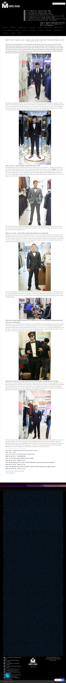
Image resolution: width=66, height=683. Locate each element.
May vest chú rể (56, 556)
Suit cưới (24, 554)
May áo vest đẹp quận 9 (19, 590)
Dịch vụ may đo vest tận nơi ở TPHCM (42, 533)
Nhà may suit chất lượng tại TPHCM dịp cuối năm (11, 555)
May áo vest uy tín (8, 591)
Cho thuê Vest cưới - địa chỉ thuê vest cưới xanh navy (55, 642)
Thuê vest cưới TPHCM (43, 606)
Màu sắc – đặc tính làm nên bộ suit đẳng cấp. (24, 633)
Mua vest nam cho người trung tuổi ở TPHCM (30, 593)
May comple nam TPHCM (59, 602)
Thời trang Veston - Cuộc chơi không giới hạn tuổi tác (18, 615)
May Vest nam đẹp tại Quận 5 (10, 627)
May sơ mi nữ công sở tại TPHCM (9, 636)
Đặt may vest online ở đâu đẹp (42, 536)
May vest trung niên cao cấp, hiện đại (38, 615)
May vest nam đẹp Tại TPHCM (57, 611)
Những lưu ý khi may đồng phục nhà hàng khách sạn (26, 502)
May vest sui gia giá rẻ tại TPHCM (54, 539)
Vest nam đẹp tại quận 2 (20, 596)
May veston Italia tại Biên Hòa (15, 600)
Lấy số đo (40, 30)
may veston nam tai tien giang (17, 653)
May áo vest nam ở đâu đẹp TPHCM (9, 593)
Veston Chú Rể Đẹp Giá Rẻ (51, 633)
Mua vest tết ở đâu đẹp (21, 537)
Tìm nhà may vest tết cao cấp (16, 553)
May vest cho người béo (29, 606)
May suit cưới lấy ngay (55, 558)
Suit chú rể (31, 554)
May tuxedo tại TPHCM (7, 579)
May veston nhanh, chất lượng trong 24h (19, 618)
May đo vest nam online (36, 536)
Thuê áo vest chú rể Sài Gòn (38, 589)
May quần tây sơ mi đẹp (24, 603)
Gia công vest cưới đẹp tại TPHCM (54, 612)
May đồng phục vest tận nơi (55, 534)
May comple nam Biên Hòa (36, 600)
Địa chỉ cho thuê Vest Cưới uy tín (47, 621)
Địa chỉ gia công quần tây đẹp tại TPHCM (26, 613)
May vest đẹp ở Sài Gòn (55, 603)
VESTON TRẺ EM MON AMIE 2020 (56, 508)
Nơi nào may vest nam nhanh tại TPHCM (46, 541)
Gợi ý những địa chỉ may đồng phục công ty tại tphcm (45, 507)
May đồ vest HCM (7, 607)
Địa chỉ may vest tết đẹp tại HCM (11, 538)
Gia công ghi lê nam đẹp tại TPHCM (54, 613)
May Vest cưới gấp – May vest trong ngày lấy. (37, 643)
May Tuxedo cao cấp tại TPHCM (57, 578)
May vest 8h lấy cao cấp (59, 548)
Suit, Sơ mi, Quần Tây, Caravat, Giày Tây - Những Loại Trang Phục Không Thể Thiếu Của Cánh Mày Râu (17, 646)
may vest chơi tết (46, 550)
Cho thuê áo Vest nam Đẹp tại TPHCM (56, 651)
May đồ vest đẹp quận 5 (56, 588)
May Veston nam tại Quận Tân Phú (46, 653)
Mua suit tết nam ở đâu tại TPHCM (38, 555)
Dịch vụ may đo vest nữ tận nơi (23, 533)
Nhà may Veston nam (21, 651)
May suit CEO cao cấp (53, 566)
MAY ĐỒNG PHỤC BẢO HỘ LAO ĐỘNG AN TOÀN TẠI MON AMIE (29, 512)
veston (11, 650)
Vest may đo (58, 607)
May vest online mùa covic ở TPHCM (55, 531)
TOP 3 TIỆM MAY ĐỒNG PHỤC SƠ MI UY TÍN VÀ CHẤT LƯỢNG (42, 516)
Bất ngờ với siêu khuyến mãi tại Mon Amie (21, 501)
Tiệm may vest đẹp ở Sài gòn (49, 603)
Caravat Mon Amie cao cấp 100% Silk (8, 495)
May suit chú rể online (17, 559)
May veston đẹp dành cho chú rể (35, 566)
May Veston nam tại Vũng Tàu (31, 653)
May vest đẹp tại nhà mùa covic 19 (29, 531)
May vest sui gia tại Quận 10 (16, 543)
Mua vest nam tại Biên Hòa (8, 602)
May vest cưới (24, 556)
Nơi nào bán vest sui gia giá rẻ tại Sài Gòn (54, 542)
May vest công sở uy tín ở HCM (51, 560)
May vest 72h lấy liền (43, 548)
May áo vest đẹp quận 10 (13, 590)
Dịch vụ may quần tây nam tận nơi (57, 532)
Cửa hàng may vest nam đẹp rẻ (44, 607)
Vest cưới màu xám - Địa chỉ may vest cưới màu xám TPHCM (21, 642)
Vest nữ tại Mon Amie (56, 571)
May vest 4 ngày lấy (17, 548)
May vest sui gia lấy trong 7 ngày (43, 543)
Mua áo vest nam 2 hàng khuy (13, 610)
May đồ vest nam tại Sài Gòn (25, 594)
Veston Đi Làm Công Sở (38, 633)
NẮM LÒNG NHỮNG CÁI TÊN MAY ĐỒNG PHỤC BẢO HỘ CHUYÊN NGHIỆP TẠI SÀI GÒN (48, 512)
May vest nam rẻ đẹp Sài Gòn (32, 596)
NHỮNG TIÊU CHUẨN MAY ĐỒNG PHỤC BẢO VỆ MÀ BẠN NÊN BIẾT (14, 512)
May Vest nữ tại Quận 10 (10, 640)
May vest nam (41, 637)
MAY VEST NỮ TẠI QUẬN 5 (29, 640)
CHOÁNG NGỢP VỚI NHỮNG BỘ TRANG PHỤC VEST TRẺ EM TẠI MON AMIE (17, 521)
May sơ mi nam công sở (30, 636)
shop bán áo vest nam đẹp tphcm (42, 608)
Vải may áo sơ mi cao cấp (50, 585)
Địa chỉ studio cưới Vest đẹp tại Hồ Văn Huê (18, 621)
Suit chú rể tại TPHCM (35, 554)
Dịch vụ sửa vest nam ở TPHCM (10, 580)
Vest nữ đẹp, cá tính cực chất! (30, 638)
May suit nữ (15, 632)
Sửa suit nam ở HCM (29, 581)
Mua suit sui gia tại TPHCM (29, 630)
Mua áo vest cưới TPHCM (48, 604)
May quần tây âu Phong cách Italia (58, 633)
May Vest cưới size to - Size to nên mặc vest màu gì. (26, 643)
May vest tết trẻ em (56, 555)
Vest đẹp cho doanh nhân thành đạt (20, 564)
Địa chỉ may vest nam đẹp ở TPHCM (9, 608)
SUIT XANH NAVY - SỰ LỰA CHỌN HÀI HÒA (34, 514)
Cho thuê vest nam (19, 656)
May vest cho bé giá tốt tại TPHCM (27, 546)
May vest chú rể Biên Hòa (14, 602)
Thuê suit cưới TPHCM (43, 591)
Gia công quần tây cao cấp (37, 584)
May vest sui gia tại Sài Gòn (9, 543)
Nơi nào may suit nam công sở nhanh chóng (18, 628)
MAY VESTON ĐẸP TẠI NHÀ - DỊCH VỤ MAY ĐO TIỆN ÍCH (17, 529)
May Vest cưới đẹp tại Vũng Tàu (26, 623)
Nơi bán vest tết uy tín (53, 537)
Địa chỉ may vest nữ (12, 574)
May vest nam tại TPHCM (19, 578)
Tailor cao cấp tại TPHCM (11, 573)
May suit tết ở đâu (60, 550)
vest (9, 650)
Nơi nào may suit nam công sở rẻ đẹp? (27, 628)
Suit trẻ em (25, 630)
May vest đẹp (41, 566)
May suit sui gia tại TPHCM (36, 630)
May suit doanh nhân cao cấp (49, 608)
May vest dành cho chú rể (39, 563)
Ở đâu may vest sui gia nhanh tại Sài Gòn (10, 541)
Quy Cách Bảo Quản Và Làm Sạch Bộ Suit (51, 496)
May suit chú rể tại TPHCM (7, 559)
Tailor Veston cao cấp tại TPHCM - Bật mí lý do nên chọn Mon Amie (48, 501)
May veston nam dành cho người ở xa (50, 652)
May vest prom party (32, 571)
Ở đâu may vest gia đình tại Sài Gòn (20, 541)
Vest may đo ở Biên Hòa (56, 599)
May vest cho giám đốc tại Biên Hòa (33, 599)
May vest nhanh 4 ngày (32, 544)
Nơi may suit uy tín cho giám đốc (33, 568)
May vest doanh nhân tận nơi (32, 563)
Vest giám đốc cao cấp (42, 564)
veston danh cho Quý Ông (25, 652)
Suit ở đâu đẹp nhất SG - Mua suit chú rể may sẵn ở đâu (13, 633)
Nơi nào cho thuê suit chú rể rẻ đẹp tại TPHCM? (55, 631)
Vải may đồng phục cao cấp (23, 585)
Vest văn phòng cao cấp (25, 549)
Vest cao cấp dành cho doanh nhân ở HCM (29, 564)
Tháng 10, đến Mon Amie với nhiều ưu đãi (24, 568)
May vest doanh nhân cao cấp (45, 568)
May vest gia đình (55, 544)
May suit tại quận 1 (42, 627)
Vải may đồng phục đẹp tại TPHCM (8, 585)
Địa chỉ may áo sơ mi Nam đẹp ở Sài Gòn (41, 645)
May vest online (10, 537)
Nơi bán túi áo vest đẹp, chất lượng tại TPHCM (18, 612)
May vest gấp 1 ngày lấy (49, 638)
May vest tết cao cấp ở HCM (18, 538)
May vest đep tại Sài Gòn (12, 588)
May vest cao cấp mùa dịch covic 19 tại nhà (21, 531)
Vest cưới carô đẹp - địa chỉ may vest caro (9, 642)
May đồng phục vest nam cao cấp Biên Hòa (55, 598)
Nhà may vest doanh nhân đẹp (8, 566)
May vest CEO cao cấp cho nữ (49, 533)
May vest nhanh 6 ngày (21, 544)
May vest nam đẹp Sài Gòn (54, 596)
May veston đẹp (44, 578)
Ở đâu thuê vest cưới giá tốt (33, 618)
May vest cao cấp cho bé (43, 546)
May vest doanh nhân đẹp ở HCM (53, 563)
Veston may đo (14, 564)
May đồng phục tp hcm (55, 656)
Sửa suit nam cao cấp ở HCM (23, 581)
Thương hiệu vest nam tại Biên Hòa (21, 601)
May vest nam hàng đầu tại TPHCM (54, 573)
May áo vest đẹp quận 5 (41, 590)
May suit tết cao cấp (21, 551)
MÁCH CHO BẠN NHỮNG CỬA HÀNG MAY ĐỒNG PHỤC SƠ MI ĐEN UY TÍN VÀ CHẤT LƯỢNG (39, 518)
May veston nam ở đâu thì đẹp (31, 650)
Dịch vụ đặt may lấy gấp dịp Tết (36, 617)
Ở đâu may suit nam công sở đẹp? (49, 628)
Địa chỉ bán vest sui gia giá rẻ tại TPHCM (38, 547)
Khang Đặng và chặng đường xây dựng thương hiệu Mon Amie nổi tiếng (20, 495)
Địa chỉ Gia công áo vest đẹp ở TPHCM (45, 613)
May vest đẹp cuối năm (20, 556)
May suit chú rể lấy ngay (23, 559)
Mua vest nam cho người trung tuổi (36, 606)
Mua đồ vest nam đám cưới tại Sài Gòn (9, 594)
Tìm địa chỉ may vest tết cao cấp (30, 538)
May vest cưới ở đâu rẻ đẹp (29, 610)
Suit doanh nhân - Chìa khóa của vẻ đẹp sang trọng (10, 494)
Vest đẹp (19, 650)
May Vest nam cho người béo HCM (17, 594)
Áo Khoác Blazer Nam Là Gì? (33, 648)
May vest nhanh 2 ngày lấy (44, 544)
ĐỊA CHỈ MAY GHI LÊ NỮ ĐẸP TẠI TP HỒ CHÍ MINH (48, 646)
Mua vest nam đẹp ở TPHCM (48, 580)
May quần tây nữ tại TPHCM (14, 579)
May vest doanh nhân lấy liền (26, 563)
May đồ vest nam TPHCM (48, 579)
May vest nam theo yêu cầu (16, 593)
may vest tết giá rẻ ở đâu (40, 550)
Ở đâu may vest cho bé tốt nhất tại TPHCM (10, 539)
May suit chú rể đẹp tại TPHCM (49, 591)
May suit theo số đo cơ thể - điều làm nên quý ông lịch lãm (38, 616)
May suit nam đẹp (12, 632)
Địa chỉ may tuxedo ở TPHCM (39, 578)
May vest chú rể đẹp (10, 576)
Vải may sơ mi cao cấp (40, 586)
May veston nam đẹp (30, 566)
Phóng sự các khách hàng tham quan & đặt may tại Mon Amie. (23, 494)
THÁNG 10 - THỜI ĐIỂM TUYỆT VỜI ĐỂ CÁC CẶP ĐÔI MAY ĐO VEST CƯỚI (33, 529)
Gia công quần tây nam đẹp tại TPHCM (29, 584)
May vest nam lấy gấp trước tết (43, 617)
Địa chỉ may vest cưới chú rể (35, 610)
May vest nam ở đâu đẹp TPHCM (18, 603)
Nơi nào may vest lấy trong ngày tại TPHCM (56, 541)
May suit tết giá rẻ (13, 551)
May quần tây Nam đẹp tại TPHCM (32, 645)
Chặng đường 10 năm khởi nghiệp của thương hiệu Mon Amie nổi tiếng (38, 496)
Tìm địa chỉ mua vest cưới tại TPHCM (24, 553)
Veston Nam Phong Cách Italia (15, 651)
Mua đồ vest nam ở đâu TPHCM (37, 607)
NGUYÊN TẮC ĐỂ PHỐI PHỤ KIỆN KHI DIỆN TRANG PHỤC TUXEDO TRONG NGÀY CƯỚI (17, 518)
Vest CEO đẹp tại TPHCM (37, 564)
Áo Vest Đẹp (21, 591)
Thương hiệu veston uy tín (22, 565)
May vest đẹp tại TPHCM (13, 578)
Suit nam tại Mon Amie (52, 632)
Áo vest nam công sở (57, 581)
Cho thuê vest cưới (58, 576)
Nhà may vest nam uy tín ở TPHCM (8, 611)
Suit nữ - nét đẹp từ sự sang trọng (45, 632)
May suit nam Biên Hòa (14, 601)
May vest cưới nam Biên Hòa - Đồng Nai (27, 598)
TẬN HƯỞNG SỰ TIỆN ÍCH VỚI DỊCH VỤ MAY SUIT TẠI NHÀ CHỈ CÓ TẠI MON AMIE (37, 521)
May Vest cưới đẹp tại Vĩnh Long (25, 622)
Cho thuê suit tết (39, 551)
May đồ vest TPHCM (7, 610)
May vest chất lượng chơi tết (12, 550)
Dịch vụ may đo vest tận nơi (29, 534)
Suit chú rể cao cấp (40, 554)
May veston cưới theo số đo (15, 652)
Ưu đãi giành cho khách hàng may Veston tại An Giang (43, 622)
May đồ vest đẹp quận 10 (40, 588)
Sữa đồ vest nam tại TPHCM (44, 583)
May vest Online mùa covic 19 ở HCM (38, 531)
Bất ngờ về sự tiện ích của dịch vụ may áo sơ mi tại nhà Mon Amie (12, 492)
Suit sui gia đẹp (45, 630)
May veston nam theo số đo (8, 652)
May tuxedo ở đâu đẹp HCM (25, 578)
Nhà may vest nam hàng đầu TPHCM (22, 607)
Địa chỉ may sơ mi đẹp (25, 602)
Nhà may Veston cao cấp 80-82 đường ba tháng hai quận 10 (32, 620)
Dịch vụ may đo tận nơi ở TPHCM (22, 534)
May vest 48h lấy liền (48, 548)
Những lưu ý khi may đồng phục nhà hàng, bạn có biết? (32, 506)
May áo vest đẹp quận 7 (30, 590)
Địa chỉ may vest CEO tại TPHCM (29, 565)
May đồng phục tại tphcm (56, 641)
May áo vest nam (37, 602)
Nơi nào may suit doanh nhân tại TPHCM (48, 552)
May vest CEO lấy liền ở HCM (12, 563)
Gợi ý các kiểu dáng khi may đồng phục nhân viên (10, 506)
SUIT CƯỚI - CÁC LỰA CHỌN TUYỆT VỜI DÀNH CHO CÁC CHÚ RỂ (48, 514)
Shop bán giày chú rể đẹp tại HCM (15, 647)
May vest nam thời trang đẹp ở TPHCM (50, 610)
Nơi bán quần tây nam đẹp (13, 638)
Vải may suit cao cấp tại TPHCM (51, 586)
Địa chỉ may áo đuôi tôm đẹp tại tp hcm (31, 647)
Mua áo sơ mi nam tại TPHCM (31, 602)
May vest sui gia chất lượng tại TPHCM (39, 539)
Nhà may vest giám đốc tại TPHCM (15, 566)
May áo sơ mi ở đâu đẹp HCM (30, 576)
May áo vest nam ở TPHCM (31, 604)
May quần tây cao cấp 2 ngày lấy (57, 547)
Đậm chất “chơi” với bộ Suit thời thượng (45, 503)
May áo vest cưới (57, 589)
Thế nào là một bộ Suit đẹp (49, 640)
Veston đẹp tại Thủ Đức (34, 651)
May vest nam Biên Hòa (8, 601)
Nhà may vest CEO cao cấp (9, 565)
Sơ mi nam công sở (40, 636)
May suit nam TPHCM (31, 605)
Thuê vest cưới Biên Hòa (56, 600)
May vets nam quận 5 (24, 573)
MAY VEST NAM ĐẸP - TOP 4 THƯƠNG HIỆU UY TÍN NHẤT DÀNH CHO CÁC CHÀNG (31, 522)
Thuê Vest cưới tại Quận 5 (41, 621)
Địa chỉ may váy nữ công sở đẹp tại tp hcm (47, 647)
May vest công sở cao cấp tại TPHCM (18, 608)
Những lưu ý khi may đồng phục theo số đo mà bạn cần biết (12, 499)
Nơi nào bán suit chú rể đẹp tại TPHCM (41, 631)
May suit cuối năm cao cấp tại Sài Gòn (48, 558)
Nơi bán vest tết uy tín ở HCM (35, 537)
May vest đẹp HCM (18, 588)
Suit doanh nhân (7, 606)
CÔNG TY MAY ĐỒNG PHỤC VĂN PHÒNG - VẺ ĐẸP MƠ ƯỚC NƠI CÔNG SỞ (44, 513)
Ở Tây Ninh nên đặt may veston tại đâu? (41, 623)
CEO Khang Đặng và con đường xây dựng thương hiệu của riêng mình (36, 495)
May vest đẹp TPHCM (22, 588)
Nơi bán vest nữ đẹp (54, 638)
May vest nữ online (31, 536)
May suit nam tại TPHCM (31, 574)
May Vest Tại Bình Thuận (57, 652)
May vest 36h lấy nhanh (38, 548)
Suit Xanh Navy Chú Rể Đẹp (44, 633)
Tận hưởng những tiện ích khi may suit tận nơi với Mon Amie (53, 492)
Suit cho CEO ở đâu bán (25, 552)
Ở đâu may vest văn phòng (20, 549)
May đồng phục (38, 656)
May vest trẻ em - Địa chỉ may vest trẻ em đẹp (27, 625)
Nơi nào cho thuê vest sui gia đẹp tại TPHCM (33, 542)
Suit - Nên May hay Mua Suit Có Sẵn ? (15, 648)
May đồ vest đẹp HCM (32, 589)
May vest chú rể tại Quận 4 (17, 627)
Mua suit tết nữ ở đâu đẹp (31, 555)
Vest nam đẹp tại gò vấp (12, 595)
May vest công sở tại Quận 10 (15, 570)
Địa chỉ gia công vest (22, 584)
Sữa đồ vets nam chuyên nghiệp (20, 583)
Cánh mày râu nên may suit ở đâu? (49, 616)
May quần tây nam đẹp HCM (39, 575)
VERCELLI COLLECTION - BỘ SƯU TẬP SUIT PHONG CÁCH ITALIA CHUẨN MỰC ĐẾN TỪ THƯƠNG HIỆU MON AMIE (37, 508)
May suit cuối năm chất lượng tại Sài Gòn (39, 558)
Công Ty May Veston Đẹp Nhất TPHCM (57, 650)
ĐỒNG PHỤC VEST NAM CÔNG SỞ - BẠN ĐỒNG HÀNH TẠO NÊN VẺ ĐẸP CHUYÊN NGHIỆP (23, 516)
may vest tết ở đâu (36, 550)
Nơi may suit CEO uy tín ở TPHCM (47, 566)
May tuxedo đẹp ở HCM (53, 579)
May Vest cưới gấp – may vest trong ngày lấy (16, 625)
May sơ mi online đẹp (22, 536)
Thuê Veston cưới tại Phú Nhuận (27, 621)
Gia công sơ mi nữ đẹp (53, 584)
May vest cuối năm (40, 556)
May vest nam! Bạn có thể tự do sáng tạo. (26, 635)
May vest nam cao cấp (51, 611)
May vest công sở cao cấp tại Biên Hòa (44, 601)
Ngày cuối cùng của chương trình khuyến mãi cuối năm (34, 503)
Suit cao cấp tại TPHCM (34, 552)
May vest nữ (47, 578)
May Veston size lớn (43, 652)
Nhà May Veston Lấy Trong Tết (32, 591)
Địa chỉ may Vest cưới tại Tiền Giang (11, 623)
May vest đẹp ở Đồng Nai (35, 598)
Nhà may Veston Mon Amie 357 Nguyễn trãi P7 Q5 (55, 620)
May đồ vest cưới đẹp (27, 588)
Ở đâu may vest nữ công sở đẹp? (46, 636)
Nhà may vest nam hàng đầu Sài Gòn (40, 594)
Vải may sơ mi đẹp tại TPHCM (34, 586)
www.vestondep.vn (10, 473)
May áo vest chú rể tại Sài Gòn (45, 589)
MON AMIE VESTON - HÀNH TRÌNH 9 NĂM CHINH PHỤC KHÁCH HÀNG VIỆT (14, 508)
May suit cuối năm (26, 558)
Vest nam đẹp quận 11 (30, 595)
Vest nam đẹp (35, 638)
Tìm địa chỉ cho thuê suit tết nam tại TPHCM (17, 554)
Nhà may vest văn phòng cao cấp (55, 549)
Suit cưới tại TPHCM (27, 554)
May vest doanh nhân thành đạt (19, 563)
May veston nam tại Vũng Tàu (24, 655)
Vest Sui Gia (18, 637)
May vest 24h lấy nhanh (53, 548)
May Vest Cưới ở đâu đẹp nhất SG (11, 641)
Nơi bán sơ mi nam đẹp (24, 638)
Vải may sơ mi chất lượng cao (27, 586)
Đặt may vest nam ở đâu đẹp (41, 580)
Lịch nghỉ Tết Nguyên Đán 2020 (15, 537)
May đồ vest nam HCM (22, 593)
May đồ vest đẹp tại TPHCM (21, 589)
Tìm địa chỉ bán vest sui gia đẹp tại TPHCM (47, 538)
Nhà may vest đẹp (7, 588)
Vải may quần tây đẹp (21, 586)
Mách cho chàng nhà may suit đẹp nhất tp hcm (30, 504)
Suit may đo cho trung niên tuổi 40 (46, 615)
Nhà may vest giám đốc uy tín (45, 565)
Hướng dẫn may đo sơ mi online (16, 536)
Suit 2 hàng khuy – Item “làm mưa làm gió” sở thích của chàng (42, 504)
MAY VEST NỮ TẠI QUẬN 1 (42, 640)
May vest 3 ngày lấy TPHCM (22, 548)
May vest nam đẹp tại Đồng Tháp (19, 623)
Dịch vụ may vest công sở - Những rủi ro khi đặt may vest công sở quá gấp (48, 498)
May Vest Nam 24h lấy (57, 648)
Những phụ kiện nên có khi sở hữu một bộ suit (9, 571)
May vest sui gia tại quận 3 (47, 539)
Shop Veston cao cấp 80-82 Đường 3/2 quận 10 (44, 620)
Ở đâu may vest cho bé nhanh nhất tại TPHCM (20, 539)
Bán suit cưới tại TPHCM (38, 560)
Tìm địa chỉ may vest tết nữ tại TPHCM (33, 553)
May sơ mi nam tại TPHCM (36, 573)
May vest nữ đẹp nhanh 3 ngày (30, 561)
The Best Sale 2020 (22, 27)
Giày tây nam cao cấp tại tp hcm (38, 647)
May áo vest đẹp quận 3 (51, 590)
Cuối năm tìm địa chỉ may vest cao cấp (53, 559)
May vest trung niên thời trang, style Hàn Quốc (29, 615)
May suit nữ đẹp (7, 632)
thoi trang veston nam (6, 650)
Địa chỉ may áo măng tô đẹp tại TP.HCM (56, 647)
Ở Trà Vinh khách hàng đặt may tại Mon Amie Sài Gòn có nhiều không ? (14, 622)
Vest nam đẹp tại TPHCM (46, 635)
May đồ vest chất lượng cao (15, 589)
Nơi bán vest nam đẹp (59, 638)
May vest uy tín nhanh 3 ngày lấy (45, 561)
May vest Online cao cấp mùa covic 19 (24, 532)
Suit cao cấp (30, 552)
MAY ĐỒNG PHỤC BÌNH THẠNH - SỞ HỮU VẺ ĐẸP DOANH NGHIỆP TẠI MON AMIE (33, 511)
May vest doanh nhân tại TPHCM (18, 569)
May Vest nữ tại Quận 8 (22, 640)
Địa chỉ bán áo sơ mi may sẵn (53, 575)
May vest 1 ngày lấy (33, 548)
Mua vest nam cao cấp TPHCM (56, 608)
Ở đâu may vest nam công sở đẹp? (53, 636)
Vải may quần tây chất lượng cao (9, 586)
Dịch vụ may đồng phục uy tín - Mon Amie (23, 499)
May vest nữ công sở (55, 550)
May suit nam (47, 563)
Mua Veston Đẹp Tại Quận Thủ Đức (42, 651)
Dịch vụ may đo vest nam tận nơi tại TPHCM (32, 533)
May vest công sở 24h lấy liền (27, 551)
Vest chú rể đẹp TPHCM (42, 604)
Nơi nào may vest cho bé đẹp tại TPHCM (23, 542)
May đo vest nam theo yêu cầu (45, 611)
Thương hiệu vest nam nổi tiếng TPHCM (52, 574)
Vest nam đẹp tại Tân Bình (7, 595)
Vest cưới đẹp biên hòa (20, 602)
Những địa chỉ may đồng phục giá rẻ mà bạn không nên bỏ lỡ (19, 507)
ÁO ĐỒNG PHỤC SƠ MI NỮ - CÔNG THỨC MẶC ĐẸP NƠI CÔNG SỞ (19, 519)
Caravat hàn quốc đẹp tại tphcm (22, 647)
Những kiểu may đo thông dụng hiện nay (44, 570)
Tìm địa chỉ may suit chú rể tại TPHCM (8, 554)
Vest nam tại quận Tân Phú (49, 655)
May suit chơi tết (31, 550)
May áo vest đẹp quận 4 (46, 590)
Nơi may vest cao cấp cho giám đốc (8, 568)
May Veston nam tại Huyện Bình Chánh (55, 653)
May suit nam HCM (55, 591)
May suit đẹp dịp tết (27, 550)
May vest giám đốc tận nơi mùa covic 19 (11, 531)
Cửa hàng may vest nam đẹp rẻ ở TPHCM (56, 594)
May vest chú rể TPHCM (37, 604)
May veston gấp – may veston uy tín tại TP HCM (48, 643)
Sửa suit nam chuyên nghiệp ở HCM (15, 581)
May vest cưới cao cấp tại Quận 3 (24, 627)
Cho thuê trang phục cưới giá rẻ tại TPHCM (48, 547)
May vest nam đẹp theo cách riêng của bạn (10, 635)
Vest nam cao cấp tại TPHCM (38, 574)
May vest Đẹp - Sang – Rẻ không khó (38, 611)
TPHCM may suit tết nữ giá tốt (9, 553)
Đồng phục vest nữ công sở (20, 579)
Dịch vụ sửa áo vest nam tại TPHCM (51, 581)
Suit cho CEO (15, 552)
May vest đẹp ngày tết (51, 555)
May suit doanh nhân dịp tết (22, 550)
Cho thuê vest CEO (16, 534)
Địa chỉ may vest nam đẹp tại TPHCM (52, 607)
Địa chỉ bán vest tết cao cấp (48, 537)
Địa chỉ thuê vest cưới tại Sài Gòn (11, 618)
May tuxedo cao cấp (59, 579)
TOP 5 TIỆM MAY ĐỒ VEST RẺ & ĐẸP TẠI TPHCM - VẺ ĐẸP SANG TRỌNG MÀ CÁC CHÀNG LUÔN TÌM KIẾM (29, 527)
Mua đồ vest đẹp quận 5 (51, 588)
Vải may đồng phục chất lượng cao (16, 585)
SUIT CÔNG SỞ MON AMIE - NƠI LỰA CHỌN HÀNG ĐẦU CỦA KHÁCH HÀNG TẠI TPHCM (27, 509)
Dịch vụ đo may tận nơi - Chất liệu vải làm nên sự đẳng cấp (18, 491)
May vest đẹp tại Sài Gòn (17, 574)
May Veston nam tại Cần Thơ (10, 653)
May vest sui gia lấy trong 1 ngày (58, 543)
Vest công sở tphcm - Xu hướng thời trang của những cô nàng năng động (48, 499)
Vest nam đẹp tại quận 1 (25, 596)
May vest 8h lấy (52, 546)
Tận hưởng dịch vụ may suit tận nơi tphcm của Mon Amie (40, 492)
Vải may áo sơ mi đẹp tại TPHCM (43, 585)
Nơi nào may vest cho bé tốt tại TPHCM (14, 542)
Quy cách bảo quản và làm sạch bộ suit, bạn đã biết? (54, 504)
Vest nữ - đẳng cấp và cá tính (40, 638)
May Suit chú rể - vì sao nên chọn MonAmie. (43, 626)
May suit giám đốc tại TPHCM (56, 552)
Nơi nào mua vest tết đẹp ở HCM (28, 537)
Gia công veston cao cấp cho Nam (7, 613)
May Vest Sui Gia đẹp (14, 637)
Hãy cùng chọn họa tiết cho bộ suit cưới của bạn (49, 495)
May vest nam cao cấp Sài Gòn (47, 596)
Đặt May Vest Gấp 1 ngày (40, 648)
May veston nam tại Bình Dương (16, 655)
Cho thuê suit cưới (13, 560)
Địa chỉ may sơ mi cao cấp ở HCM (37, 576)
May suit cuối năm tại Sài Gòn (31, 558)
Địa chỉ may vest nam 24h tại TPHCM (21, 547)
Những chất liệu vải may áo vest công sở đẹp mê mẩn (34, 499)
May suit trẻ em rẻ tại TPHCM (9, 630)
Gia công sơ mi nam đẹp (48, 584)
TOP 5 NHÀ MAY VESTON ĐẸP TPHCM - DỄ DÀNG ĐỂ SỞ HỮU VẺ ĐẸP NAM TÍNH (25, 528)
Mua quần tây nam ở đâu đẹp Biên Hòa (10, 599)
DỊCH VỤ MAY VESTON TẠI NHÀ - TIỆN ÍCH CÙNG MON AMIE (54, 521)
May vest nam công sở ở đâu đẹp (42, 610)
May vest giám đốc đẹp (59, 563)
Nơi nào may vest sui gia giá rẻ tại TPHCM (28, 541)
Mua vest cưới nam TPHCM (21, 605)
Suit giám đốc (6, 552)
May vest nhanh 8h (56, 546)
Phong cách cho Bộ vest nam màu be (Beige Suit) (24, 648)
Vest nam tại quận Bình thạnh (56, 655)
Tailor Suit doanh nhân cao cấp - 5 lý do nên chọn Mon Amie (13, 502)
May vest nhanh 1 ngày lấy (50, 544)
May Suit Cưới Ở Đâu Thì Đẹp (16, 640)
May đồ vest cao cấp (27, 589)
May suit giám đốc (57, 568)
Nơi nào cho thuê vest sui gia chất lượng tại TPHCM (44, 542)
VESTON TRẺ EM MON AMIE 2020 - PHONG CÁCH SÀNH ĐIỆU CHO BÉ (35, 519)
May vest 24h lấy (48, 546)
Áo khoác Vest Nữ (58, 645)
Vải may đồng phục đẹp (28, 585)
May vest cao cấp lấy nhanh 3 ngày (23, 561)
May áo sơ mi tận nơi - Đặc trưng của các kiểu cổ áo (31, 491)
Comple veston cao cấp (44, 581)
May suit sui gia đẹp (41, 630)
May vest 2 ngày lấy (28, 548)
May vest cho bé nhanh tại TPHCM (13, 546)
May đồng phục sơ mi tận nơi (41, 534)
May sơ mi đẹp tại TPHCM (39, 569)
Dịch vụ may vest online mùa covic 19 (15, 532)
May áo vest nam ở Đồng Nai (13, 598)
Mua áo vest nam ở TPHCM (9, 604)
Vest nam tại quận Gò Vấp (37, 655)
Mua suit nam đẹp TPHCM (48, 605)
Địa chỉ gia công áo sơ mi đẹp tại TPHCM (36, 613)
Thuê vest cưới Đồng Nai (19, 598)
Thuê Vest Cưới (36, 650)
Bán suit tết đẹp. (55, 551)
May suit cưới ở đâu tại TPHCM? (19, 558)
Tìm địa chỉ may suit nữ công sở (52, 627)
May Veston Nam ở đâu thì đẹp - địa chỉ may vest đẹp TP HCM (46, 641)
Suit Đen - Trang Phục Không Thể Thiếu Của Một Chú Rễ (17, 645)
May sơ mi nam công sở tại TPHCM (18, 636)
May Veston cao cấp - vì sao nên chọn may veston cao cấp (47, 625)
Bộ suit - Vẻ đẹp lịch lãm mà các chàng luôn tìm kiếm (15, 496)
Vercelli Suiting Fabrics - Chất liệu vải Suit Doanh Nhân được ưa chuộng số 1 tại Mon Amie (40, 494)
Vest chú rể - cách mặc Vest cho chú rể (36, 625)
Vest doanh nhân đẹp (48, 564)
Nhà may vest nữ (41, 573)
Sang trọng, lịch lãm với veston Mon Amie (29, 570)
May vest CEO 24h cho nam (10, 534)
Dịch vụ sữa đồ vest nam (57, 583)
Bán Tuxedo (34, 560)
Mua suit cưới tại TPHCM (45, 555)
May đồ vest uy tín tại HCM (9, 589)
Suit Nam (54, 645)
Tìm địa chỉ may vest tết (6, 550)
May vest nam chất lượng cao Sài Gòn (40, 596)
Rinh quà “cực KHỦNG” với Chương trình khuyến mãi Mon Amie (33, 501)
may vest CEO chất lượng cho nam (8, 533)
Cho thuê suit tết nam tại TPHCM (7, 560)
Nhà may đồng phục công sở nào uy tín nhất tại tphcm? (38, 502)
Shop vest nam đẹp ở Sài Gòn (53, 593)
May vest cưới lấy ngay (44, 556)
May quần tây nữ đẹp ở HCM (20, 575)
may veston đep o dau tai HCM (24, 650)
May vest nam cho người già (24, 604)
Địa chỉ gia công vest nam (9, 584)
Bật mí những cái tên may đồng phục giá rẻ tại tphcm (53, 506)
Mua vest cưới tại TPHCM (20, 555)
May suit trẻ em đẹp (21, 630)
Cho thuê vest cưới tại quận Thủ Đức (28, 651)
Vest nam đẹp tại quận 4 (9, 596)
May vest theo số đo (20, 652)
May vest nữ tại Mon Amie (19, 635)
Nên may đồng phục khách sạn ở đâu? (43, 506)
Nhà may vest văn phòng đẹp (32, 549)
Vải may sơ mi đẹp (46, 586)
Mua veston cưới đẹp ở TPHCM (51, 602)
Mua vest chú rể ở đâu (26, 555)
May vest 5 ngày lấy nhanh (11, 548)
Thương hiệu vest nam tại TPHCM (13, 607)
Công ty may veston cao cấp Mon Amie (53, 570)
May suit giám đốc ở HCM (52, 568)
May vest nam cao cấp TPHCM (25, 608)
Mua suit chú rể (28, 631)
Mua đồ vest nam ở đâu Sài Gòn (47, 594)
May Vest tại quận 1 (47, 627)
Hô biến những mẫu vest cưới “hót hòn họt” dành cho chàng (16, 498)
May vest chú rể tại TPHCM (46, 637)
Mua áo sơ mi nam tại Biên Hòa (18, 599)
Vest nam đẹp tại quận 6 (58, 595)
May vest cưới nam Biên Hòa (25, 599)
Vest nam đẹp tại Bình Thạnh (19, 595)
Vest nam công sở (52, 564)
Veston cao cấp (60, 573)
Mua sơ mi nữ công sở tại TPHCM (53, 635)
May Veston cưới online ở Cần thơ (33, 622)
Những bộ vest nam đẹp (54, 580)
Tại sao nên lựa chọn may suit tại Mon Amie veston (20, 616)
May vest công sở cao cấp (58, 560)
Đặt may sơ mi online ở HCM (9, 536)
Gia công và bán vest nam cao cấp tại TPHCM (17, 613)
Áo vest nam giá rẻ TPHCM (30, 580)
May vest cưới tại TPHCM (29, 556)
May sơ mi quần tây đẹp (7, 605)
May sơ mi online (27, 536)
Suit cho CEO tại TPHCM (20, 552)
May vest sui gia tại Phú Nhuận (28, 543)
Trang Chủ (5, 27)
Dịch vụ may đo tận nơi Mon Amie (16, 533)
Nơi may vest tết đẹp (24, 538)
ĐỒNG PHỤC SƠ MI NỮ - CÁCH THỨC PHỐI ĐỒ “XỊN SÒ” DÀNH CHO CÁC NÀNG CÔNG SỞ (18, 517)
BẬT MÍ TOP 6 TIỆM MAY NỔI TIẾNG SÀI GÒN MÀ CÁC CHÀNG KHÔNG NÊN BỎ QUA (51, 526)
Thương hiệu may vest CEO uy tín (15, 565)
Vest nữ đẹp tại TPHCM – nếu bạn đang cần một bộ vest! (37, 635)
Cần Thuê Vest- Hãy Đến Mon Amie (49, 650)
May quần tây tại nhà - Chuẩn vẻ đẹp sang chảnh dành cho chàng (26, 492)
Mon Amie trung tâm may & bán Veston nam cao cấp (10, 620)
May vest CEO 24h (6, 563)
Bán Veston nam (30, 652)
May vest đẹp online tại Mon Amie (57, 536)
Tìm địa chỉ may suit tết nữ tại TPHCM (59, 553)
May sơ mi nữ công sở (24, 636)
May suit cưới (8, 558)
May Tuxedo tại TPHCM (42, 579)
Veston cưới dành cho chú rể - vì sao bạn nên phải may (32, 626)
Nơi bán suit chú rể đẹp (10, 631)
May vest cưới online (35, 556)
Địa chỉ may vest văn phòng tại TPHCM (47, 549)
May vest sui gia (44, 563)
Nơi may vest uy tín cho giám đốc (16, 568)
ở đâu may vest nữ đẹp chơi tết (46, 554)
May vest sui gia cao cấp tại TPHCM (38, 538)
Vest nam (45, 638)
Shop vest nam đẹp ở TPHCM (55, 606)
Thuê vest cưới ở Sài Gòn (38, 593)
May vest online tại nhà (46, 532)
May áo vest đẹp (12, 591)
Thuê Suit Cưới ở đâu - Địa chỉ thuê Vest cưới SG (20, 641)
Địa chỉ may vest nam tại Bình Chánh (53, 626)
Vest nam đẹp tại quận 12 (25, 595)
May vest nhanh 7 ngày (16, 544)
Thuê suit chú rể (47, 631)
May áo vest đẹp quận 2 (57, 590)
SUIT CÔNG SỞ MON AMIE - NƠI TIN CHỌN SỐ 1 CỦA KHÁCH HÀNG (49, 523)
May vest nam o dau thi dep (15, 650)
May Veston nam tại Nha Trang (24, 653)
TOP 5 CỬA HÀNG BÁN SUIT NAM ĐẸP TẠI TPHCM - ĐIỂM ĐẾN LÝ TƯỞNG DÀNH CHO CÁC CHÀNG (28, 526)
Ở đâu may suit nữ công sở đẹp (41, 628)
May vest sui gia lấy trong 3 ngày (50, 543)
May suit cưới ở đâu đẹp (29, 616)
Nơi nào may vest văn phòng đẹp (38, 549)
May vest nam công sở (11, 561)
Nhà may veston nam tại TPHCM (23, 566)
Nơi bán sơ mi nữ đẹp (19, 638)
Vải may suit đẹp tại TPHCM (59, 586)
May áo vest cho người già (49, 606)
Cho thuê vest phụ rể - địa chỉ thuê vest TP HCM (43, 642)
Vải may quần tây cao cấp (16, 586)
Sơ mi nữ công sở (35, 636)
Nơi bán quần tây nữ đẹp (7, 638)
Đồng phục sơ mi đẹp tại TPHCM (18, 573)
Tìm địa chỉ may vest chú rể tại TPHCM (42, 553)
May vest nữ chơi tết (7, 556)
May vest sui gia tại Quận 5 (22, 543)
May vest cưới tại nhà (57, 618)
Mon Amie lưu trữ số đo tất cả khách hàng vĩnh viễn (52, 617)
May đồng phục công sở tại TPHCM (24, 574)
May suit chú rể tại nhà (12, 559)
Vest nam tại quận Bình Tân (43, 655)
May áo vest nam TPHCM (8, 581)
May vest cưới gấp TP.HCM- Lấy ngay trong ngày (15, 617)
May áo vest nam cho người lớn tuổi (17, 604)
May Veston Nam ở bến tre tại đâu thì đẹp (54, 622)
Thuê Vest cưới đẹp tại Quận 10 (34, 621)
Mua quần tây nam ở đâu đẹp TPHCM (44, 602)
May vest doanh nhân (30, 569)
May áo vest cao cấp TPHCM (52, 589)
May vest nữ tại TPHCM (37, 570)
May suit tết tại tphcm (50, 550)
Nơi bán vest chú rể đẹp (36, 637)
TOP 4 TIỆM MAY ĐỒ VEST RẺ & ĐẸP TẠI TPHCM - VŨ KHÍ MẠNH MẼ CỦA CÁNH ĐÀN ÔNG (30, 523)
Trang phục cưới (54, 538)
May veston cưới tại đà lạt (56, 623)
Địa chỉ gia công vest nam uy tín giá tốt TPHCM (45, 612)
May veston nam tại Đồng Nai (9, 655)
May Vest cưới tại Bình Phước (49, 623)
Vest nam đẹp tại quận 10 (36, 595)
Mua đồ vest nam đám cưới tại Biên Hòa (41, 599)
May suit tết (17, 550)
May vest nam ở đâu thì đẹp (36, 603)
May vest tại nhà (51, 532)
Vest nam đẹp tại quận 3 (14, 596)
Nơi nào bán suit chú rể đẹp (33, 631)
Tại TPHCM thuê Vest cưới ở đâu (55, 621)
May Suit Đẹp (37, 579)
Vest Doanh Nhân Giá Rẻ (32, 633)
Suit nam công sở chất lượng (35, 628)
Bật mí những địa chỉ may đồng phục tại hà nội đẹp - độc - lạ (21, 503)
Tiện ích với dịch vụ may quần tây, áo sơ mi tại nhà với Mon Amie (45, 491)
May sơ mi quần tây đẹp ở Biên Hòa (8, 600)
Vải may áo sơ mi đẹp (55, 585)
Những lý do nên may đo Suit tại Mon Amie (54, 503)
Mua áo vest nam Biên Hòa (52, 601)
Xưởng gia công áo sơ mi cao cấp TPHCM (34, 612)
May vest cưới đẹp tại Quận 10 (46, 618)
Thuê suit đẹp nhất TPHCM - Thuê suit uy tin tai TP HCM (32, 641)
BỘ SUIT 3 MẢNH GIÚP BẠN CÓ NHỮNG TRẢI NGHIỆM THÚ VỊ (46, 509)
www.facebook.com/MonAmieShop (14, 471)
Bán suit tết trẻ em (51, 551)
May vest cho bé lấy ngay (20, 546)
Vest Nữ (40, 27)
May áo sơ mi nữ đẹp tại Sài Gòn (22, 576)
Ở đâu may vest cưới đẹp (27, 618)
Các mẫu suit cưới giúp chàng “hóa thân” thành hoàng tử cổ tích (37, 497)
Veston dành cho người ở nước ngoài (37, 652)
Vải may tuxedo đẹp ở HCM (26, 579)
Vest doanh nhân (7, 574)
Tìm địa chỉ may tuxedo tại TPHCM (50, 553)
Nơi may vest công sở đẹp (45, 560)
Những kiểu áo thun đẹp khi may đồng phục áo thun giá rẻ (50, 502)
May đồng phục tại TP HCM (34, 656)
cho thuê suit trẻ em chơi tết (34, 551)
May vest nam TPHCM (54, 604)
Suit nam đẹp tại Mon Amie (39, 632)
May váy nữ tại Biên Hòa (50, 600)
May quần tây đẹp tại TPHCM (46, 575)
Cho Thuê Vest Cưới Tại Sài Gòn (46, 648)
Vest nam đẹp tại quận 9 (41, 595)
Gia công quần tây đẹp (42, 584)
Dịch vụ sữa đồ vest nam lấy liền (51, 583)
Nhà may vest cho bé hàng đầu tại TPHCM (30, 539)
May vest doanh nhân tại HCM (11, 569)
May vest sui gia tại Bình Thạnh (35, 543)
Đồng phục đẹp (15, 571)
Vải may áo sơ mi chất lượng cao (35, 585)
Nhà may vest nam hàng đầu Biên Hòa (29, 601)
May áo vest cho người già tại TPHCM (46, 593)
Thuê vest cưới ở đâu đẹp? (8, 570)
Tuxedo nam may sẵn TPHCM (32, 578)
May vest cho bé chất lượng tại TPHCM (36, 546)
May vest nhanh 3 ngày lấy (38, 544)
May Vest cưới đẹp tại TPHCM (51, 556)
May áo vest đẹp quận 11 (7, 590)
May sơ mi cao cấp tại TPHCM (52, 576)
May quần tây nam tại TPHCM (7, 583)
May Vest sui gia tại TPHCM (8, 637)
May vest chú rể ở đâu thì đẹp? (53, 637)
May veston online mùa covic (41, 532)
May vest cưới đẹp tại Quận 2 (31, 627)
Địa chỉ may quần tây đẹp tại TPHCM (12, 575)
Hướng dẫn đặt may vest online (49, 536)
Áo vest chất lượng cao (16, 591)
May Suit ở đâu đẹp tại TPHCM (16, 611)
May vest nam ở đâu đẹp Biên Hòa (23, 600)
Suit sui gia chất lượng (50, 630)
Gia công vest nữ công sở (26, 612)
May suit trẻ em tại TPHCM (16, 630)
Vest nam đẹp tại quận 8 (47, 595)
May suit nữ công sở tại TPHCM (57, 628)
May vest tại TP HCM (27, 656)
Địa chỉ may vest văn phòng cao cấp (13, 549)
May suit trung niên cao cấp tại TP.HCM (54, 615)
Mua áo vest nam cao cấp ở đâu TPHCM (34, 608)
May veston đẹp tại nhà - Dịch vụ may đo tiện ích (19, 504)
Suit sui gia (54, 630)
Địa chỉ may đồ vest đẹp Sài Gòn (34, 588)
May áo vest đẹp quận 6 (35, 590)
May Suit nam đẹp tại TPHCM (29, 632)
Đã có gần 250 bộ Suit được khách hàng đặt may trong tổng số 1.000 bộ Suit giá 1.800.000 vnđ (19, 497)
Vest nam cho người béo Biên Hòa (43, 600)
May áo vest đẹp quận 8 (24, 590)
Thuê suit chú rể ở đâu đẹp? (59, 630)
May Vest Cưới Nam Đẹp (8, 645)
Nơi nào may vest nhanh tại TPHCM (38, 541)
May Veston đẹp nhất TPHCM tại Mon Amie (21, 620)
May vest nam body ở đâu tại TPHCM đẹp (24, 611)
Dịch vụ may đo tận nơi (35, 534)
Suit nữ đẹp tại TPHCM (22, 632)
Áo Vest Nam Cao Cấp (35, 580)
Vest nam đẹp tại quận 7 (52, 595)
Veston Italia (36, 605)
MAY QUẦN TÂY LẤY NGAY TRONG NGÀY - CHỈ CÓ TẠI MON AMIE (37, 524)
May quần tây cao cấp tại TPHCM (32, 575)
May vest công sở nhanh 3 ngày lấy (38, 561)
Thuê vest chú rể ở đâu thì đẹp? (23, 637)
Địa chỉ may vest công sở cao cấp (44, 559)
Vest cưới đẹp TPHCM (11, 603)
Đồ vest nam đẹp (16, 580)
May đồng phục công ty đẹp (16, 576)
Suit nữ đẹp (34, 632)
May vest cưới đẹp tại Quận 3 (40, 618)
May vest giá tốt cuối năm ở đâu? (13, 556)
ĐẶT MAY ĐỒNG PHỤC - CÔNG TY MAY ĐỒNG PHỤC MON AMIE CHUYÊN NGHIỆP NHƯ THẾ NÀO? (23, 513)
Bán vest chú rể (30, 560)
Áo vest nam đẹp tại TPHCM (47, 573)
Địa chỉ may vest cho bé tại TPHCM (30, 547)
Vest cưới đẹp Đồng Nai (40, 598)
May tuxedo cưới (51, 578)
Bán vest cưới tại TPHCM (26, 560)
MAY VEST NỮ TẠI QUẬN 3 (35, 640)
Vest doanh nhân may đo (10, 564)
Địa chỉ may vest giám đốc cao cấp (37, 565)
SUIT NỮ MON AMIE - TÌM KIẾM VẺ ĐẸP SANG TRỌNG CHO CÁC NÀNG (53, 519)
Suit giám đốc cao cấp (11, 552)
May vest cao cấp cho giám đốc (41, 605)
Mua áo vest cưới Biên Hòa (30, 600)
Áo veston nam (33, 581)
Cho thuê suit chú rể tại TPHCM (19, 560)
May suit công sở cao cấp (29, 559)
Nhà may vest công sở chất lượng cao (36, 559)
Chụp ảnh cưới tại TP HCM (50, 656)
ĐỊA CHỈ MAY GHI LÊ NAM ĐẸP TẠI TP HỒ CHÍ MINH (35, 646)
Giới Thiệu (12, 27)
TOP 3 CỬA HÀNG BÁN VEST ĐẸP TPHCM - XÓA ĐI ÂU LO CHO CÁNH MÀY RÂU (45, 528)
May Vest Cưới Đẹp (26, 645)
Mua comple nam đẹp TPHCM (14, 605)
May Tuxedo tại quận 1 (37, 627)
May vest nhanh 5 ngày (26, 544)
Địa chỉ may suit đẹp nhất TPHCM (16, 643)
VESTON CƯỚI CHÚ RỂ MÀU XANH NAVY (21, 626)
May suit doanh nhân (25, 569)
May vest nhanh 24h (11, 544)
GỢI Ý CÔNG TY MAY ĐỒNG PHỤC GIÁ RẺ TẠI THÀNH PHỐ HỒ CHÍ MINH (20, 514)
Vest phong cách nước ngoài (49, 651)
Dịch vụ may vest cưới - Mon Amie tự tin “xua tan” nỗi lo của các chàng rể (31, 498)
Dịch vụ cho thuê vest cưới (42, 650)
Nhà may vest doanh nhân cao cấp (52, 565)
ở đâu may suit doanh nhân (40, 552)
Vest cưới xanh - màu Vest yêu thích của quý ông (10, 626)
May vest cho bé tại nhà (6, 546)
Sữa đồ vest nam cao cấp (37, 583)
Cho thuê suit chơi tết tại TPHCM (44, 551)
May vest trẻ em (6, 576)
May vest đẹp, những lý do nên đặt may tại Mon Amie (26, 617)
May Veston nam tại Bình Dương (38, 653)
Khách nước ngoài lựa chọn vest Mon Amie (48, 571)
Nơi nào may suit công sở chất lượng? (8, 628)
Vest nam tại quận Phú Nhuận (30, 655)
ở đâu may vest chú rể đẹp (52, 554)
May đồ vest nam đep (46, 588)
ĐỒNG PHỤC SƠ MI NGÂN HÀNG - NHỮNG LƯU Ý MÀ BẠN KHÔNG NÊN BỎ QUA (39, 517)
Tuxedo (5, 553)
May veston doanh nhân (39, 568)
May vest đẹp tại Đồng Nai (33, 623)
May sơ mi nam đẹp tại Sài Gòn (45, 576)
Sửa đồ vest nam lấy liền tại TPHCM (22, 580)
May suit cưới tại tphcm (12, 558)
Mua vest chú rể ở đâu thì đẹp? (30, 637)
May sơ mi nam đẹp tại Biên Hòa (49, 599)
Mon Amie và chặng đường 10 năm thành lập (26, 496)
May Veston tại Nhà (53, 648)
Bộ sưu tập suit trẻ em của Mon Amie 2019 (39, 571)
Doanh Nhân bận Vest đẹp (25, 591)
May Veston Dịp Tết (38, 591)
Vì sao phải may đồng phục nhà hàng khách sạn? (21, 506)
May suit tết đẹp (17, 551)
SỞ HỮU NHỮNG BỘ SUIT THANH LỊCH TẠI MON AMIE (48, 527)
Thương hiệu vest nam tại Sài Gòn (32, 594)
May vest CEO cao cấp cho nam (57, 533)
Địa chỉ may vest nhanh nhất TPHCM (13, 547)
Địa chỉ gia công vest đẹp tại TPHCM (16, 584)
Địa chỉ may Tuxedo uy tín (33, 579)
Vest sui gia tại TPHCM (26, 571)
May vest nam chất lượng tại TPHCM (21, 610)
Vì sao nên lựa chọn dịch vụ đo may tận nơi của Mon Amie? (50, 497)
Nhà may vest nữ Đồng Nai (7, 598)
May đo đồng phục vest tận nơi (48, 534)
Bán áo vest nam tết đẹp (42, 537)
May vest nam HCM (26, 605)
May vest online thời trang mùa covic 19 (32, 532)
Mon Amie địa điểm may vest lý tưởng (54, 569)
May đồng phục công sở (30, 573)
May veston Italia (11, 606)
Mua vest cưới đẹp (52, 618)
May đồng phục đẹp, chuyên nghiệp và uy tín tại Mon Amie (32, 507)
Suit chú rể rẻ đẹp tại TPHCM (23, 631)
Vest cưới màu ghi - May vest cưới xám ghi (33, 642)
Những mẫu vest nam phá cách (13, 656)
